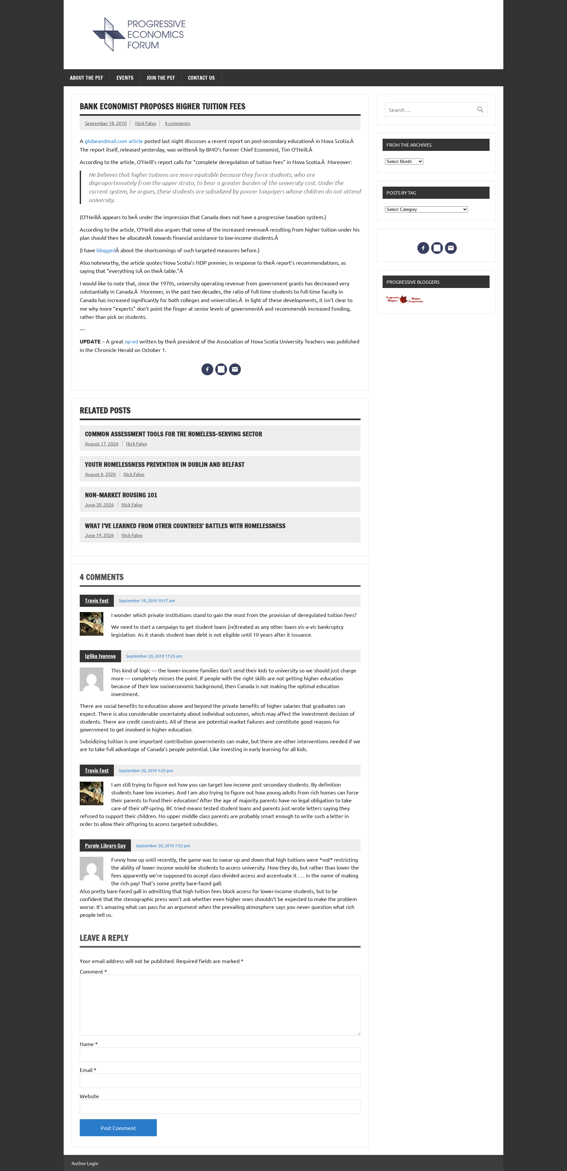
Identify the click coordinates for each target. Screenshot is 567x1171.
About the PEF (86, 77)
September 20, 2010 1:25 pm (146, 770)
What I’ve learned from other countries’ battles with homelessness (185, 525)
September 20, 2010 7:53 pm (163, 845)
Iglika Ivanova (100, 656)
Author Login (85, 1163)
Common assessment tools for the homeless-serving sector (173, 433)
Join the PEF (161, 77)
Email (88, 1069)
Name (89, 1043)
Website (89, 1096)
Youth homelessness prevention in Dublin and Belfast (164, 464)
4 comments (177, 123)
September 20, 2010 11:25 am (154, 656)
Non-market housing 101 (121, 494)
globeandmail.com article (114, 140)
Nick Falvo (145, 123)
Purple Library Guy (105, 845)
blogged (106, 250)
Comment (93, 971)
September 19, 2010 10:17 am (147, 600)
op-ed (132, 341)
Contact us (201, 77)
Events (125, 77)
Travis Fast (97, 600)
